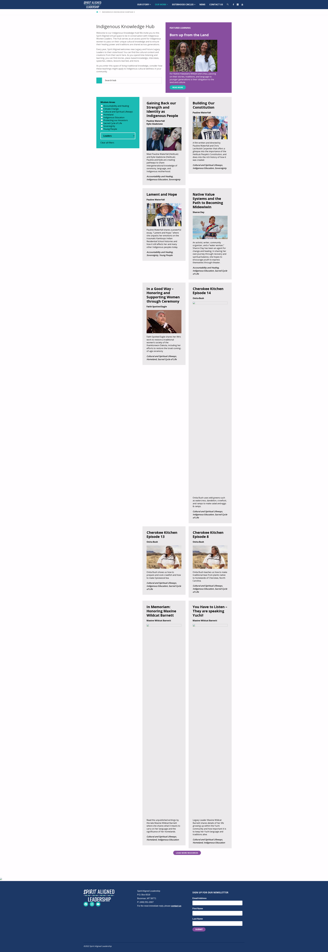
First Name (197, 908)
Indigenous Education (114, 117)
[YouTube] (242, 4)
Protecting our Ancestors (116, 120)
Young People (110, 129)
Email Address (199, 898)
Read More (177, 87)
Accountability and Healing (116, 105)
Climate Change (111, 108)
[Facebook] (233, 4)
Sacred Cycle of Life (113, 123)
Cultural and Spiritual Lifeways (118, 111)
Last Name (197, 919)
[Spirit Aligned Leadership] (92, 4)
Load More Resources (187, 853)
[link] (228, 4)
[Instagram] (237, 4)
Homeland (108, 114)
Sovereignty (109, 126)
